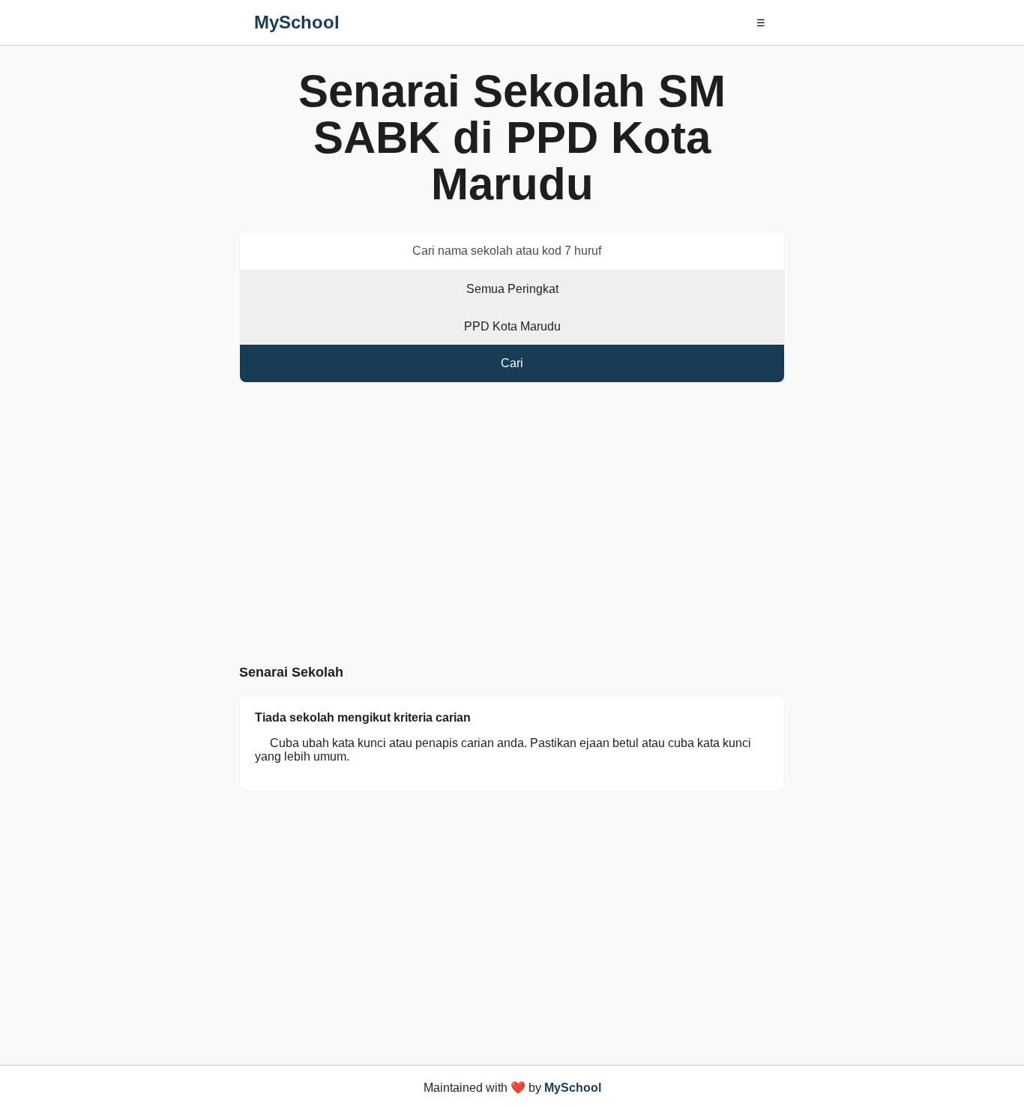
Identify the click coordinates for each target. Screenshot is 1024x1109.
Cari (512, 363)
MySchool (297, 22)
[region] (512, 527)
